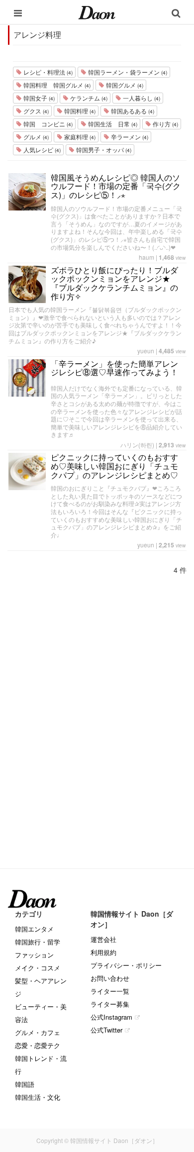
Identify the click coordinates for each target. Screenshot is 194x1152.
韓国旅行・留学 (37, 941)
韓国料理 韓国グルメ (56, 85)
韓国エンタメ (34, 929)
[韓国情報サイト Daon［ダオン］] (96, 11)
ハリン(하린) (137, 444)
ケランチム (88, 98)
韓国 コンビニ (47, 123)
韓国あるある (131, 110)
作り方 (164, 123)
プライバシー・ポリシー (126, 965)
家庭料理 (79, 136)
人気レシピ (41, 149)
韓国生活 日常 (112, 123)
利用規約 (103, 952)
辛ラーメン (128, 136)
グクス (35, 110)
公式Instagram (111, 1017)
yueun (145, 350)
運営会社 (103, 939)
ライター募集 (110, 1004)
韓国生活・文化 (37, 1097)
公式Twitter (106, 1030)
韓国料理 (79, 110)
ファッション (34, 954)
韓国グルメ (123, 85)
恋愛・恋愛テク (37, 1045)
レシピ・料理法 (47, 72)
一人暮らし (140, 98)
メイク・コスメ (37, 967)
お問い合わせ (110, 978)
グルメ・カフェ (37, 1032)
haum (146, 257)
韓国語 (24, 1084)
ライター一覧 (110, 991)
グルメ (35, 136)
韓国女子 (38, 98)
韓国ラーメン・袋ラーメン (127, 72)
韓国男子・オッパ (103, 149)
